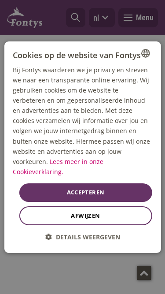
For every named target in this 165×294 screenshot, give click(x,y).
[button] (82, 237)
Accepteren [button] (86, 192)
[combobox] (145, 52)
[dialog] (82, 147)
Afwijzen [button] (85, 216)
